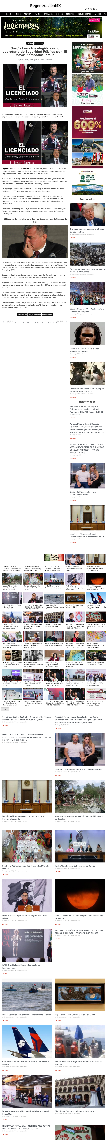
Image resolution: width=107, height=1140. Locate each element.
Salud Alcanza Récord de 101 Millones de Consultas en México (32, 683)
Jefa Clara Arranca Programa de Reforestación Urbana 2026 (12, 645)
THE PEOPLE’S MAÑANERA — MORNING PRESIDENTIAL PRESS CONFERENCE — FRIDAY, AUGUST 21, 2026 (33, 607)
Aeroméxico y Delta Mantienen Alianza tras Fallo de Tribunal (96, 607)
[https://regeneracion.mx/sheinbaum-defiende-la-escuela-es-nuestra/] (53, 618)
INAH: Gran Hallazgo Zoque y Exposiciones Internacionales (12, 607)
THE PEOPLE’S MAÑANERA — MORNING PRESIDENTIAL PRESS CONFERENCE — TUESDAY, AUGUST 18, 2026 (54, 683)
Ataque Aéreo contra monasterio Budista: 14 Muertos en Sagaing (10, 587)
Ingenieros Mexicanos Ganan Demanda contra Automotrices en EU (95, 568)
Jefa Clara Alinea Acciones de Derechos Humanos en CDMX (12, 683)
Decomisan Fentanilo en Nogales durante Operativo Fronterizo (75, 664)
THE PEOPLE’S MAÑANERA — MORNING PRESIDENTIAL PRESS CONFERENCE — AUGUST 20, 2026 (75, 626)
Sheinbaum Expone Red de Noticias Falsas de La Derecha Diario (33, 645)
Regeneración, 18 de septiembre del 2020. (18, 169)
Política (27, 14)
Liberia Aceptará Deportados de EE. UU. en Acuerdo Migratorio (95, 645)
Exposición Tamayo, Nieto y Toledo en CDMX (75, 606)
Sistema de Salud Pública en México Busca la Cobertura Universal (11, 703)
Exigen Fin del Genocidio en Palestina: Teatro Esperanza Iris (96, 626)
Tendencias (38, 43)
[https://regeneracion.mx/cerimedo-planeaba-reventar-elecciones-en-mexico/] (74, 560)
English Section (85, 14)
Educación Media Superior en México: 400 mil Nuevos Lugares (33, 703)
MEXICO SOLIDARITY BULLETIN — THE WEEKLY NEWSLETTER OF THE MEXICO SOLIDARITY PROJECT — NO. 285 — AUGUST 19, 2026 (53, 568)
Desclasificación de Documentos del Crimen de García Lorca (33, 664)
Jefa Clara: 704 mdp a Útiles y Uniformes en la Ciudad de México (95, 683)
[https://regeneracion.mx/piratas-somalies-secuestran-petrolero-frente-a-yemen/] (53, 599)
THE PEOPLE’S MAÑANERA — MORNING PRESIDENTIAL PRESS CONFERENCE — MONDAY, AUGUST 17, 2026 (54, 703)
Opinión (59, 14)
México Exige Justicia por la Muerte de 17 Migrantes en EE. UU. (54, 645)
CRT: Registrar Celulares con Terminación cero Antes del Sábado (95, 703)
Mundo (37, 14)
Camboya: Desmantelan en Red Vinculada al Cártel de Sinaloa (33, 587)
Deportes (70, 14)
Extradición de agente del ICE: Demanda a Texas (95, 664)
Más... (5, 709)
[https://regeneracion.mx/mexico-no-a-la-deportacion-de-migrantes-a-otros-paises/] (74, 580)
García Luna (22, 314)
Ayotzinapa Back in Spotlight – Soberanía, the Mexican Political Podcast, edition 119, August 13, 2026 (86, 409)
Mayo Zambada (35, 314)
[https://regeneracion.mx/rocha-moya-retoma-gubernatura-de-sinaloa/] (53, 580)
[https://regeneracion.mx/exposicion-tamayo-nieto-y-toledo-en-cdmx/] (74, 599)
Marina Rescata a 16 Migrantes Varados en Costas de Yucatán (10, 626)
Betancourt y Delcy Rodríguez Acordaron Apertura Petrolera (52, 664)
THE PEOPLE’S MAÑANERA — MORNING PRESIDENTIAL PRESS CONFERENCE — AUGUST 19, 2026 (75, 645)
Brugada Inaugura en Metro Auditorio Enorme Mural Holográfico (33, 626)
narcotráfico (47, 314)
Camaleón (48, 14)
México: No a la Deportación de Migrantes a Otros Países (75, 587)
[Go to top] (103, 1136)
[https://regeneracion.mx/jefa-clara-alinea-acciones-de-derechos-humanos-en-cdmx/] (11, 676)
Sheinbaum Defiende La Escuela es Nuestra (53, 625)
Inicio (8, 14)
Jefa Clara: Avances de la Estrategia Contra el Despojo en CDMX (74, 683)
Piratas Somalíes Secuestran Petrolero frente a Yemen (54, 607)
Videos (98, 14)
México (18, 14)
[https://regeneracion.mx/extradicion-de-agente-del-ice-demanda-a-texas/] (95, 656)
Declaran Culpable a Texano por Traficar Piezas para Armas (12, 664)
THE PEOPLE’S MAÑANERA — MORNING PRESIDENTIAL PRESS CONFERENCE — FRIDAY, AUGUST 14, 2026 (75, 703)
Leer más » (73, 237)
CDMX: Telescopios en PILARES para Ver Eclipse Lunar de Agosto (95, 587)
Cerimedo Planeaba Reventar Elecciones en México (74, 568)
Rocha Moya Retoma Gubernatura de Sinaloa (53, 587)
